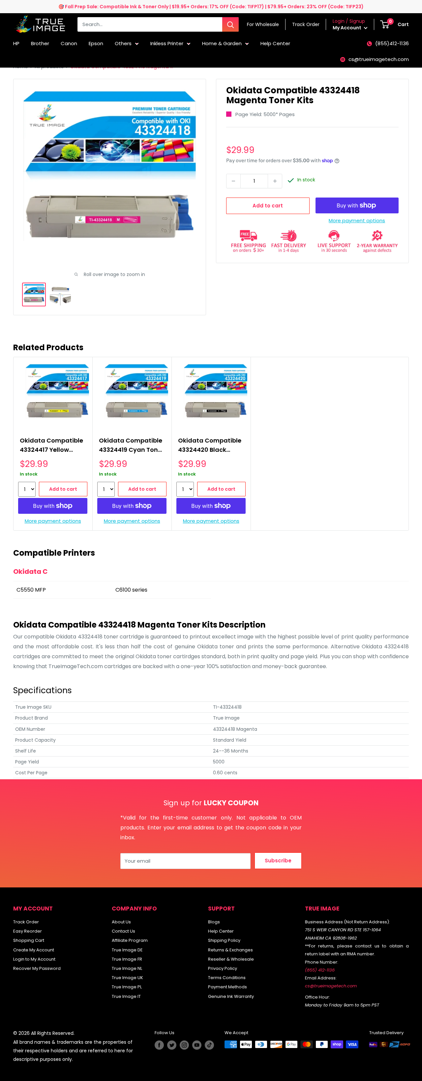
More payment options (357, 220)
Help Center (275, 43)
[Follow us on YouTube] (196, 1045)
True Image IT (126, 996)
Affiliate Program (130, 940)
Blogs (214, 922)
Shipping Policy (224, 940)
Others (123, 43)
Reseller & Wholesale (231, 959)
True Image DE (127, 950)
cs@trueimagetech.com (378, 59)
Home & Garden (222, 43)
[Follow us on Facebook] (159, 1045)
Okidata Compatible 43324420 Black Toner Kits (209, 446)
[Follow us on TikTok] (209, 1045)
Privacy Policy (222, 968)
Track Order (26, 922)
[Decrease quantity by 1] (233, 181)
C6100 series (131, 590)
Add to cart (268, 205)
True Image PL (127, 987)
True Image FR (127, 959)
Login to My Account (34, 959)
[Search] (230, 24)
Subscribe (278, 860)
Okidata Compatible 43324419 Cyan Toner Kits (131, 446)
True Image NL (127, 968)
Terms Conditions (227, 977)
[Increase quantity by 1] (275, 181)
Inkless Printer (166, 43)
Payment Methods (227, 987)
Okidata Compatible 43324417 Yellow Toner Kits (51, 446)
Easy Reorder (27, 931)
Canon (69, 43)
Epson (96, 43)
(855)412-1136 (392, 43)
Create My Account (33, 950)
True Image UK (127, 977)
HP (16, 43)
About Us (121, 922)
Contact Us (123, 931)
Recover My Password (37, 968)
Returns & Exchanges (230, 950)
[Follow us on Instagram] (184, 1045)
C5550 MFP (31, 590)
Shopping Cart (28, 940)
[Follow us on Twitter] (171, 1045)
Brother (40, 43)
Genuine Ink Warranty (231, 996)
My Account (347, 27)
